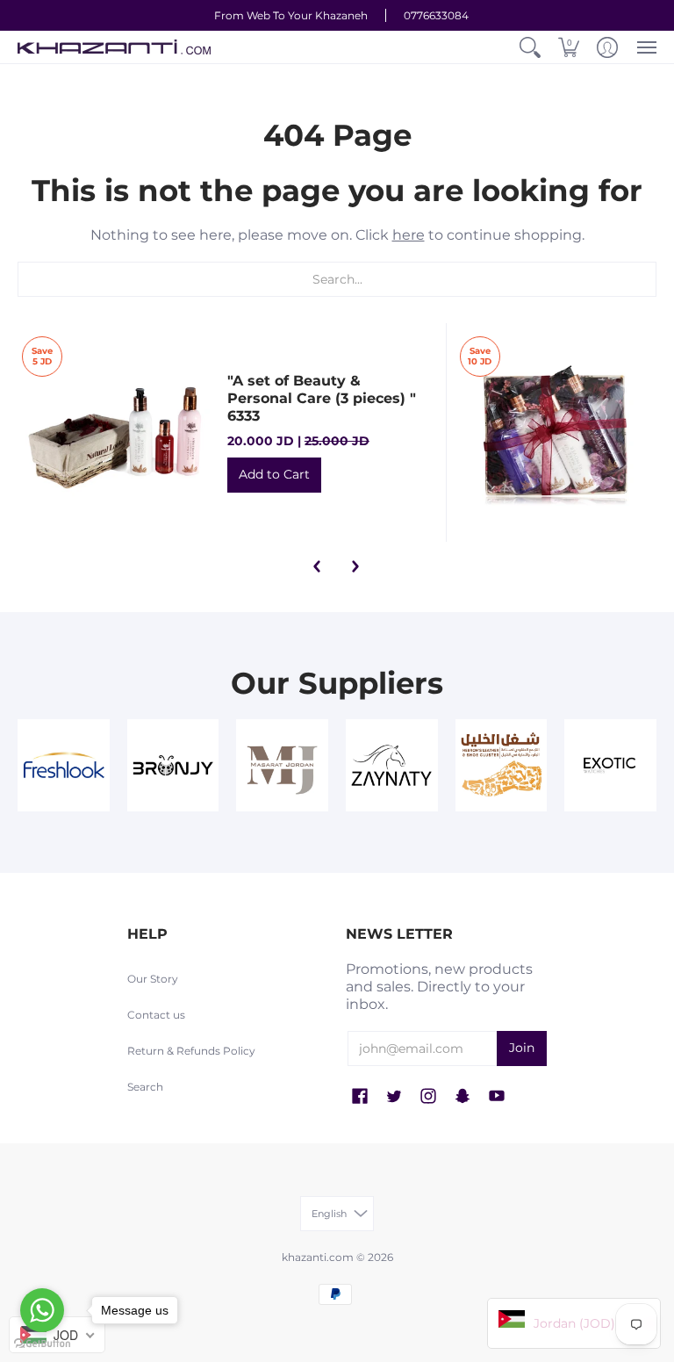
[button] (530, 47)
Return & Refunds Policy (191, 1050)
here (408, 235)
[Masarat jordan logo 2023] (282, 765)
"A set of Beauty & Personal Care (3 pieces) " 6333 (321, 398)
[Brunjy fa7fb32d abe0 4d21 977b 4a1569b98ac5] (173, 765)
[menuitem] (530, 47)
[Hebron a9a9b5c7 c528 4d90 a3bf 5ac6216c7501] (501, 765)
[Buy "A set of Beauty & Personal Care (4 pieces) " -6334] (556, 432)
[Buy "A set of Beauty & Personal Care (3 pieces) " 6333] (118, 432)
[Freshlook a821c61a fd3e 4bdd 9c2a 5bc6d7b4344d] (64, 765)
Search (145, 1086)
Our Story (152, 978)
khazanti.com (318, 1257)
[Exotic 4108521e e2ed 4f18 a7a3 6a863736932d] (610, 765)
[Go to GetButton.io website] (42, 1344)
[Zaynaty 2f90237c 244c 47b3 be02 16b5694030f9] (392, 765)
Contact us (156, 1014)
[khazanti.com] (114, 47)
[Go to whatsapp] (42, 1310)
